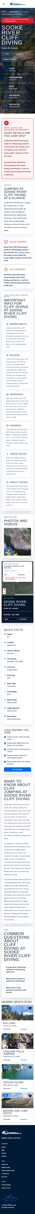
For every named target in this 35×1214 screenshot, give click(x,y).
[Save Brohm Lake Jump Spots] (30, 1096)
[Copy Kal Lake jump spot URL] (25, 1008)
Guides (4, 1156)
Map (3, 1150)
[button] (31, 563)
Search (4, 1153)
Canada (26, 12)
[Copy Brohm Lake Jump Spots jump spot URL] (25, 1096)
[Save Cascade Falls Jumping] (30, 1036)
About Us (5, 1164)
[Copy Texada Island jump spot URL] (25, 1067)
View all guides (18, 769)
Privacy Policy (6, 1185)
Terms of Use (6, 1188)
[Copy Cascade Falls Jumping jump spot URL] (25, 1036)
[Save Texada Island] (30, 1067)
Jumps (4, 12)
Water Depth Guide (8, 1170)
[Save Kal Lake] (30, 1008)
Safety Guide (6, 1167)
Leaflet (18, 594)
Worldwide (14, 12)
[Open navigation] (4, 4)
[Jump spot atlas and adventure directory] (17, 4)
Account (4, 1177)
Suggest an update (9, 59)
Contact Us (5, 1174)
